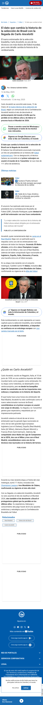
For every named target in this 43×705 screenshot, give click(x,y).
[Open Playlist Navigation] (40, 701)
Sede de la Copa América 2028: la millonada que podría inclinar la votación (27, 196)
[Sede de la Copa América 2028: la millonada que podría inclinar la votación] (7, 195)
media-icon (21, 701)
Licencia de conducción (33, 8)
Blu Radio (4, 22)
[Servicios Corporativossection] (40, 659)
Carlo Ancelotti (9, 525)
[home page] (21, 614)
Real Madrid (8, 520)
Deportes (13, 22)
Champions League (9, 485)
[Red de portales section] (40, 653)
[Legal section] (40, 664)
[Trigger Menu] (3, 3)
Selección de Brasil (25, 520)
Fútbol (20, 22)
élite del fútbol (31, 271)
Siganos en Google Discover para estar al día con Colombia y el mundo (23, 137)
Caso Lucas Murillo (17, 8)
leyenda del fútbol (34, 378)
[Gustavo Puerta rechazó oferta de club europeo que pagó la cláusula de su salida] (7, 181)
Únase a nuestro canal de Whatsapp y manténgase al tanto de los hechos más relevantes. (23, 128)
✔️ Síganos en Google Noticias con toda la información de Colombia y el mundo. (23, 312)
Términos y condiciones (17, 673)
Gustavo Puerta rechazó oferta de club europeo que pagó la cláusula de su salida (28, 183)
